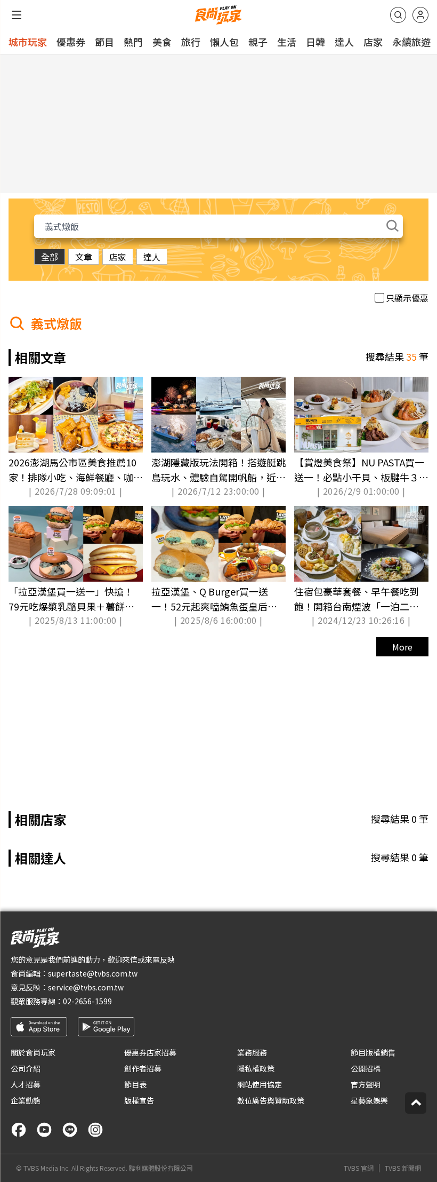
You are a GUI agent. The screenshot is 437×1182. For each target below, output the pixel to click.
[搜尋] (398, 15)
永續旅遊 (411, 42)
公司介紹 (26, 1068)
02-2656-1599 (87, 1001)
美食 (162, 42)
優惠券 (70, 42)
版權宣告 (139, 1100)
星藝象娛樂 (369, 1100)
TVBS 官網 (359, 1168)
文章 (83, 256)
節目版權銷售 (373, 1052)
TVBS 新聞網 (403, 1168)
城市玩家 (28, 42)
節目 (104, 42)
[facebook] (19, 1130)
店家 (373, 42)
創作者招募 (142, 1068)
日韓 (315, 42)
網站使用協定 (259, 1084)
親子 (258, 42)
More (402, 646)
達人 (344, 42)
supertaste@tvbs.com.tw (92, 973)
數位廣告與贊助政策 (270, 1100)
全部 (49, 256)
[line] (70, 1130)
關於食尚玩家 (33, 1052)
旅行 (190, 42)
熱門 (133, 42)
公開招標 (366, 1068)
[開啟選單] (17, 15)
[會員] (420, 15)
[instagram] (95, 1130)
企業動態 (26, 1100)
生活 (286, 42)
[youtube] (44, 1130)
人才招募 (26, 1084)
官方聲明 (366, 1084)
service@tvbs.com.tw (86, 987)
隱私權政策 (255, 1068)
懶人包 (224, 42)
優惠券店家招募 (150, 1052)
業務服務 (252, 1052)
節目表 (135, 1084)
